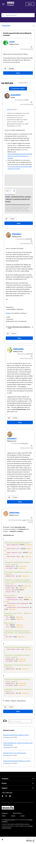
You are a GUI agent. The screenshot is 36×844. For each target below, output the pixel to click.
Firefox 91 (7, 700)
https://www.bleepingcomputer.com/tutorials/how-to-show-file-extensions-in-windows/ (20, 156)
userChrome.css (21, 700)
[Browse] (3, 4)
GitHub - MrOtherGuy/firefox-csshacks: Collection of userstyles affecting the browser (18, 199)
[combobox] (18, 15)
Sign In (30, 4)
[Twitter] (2, 796)
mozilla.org (5, 813)
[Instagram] (6, 796)
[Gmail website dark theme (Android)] (30, 82)
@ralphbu (10, 109)
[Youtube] (10, 796)
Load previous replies (18, 88)
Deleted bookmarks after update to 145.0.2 (16, 735)
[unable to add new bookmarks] (33, 82)
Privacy (4, 815)
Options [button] (33, 25)
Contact (22, 815)
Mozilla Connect (11, 4)
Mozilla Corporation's (9, 819)
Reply (18, 73)
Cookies (13, 815)
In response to (22, 99)
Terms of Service (17, 813)
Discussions (6, 25)
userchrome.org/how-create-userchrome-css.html (17, 204)
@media (8, 313)
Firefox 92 (13, 700)
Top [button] (2, 840)
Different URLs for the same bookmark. (14, 753)
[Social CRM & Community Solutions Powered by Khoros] (30, 840)
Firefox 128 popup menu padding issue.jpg (21, 327)
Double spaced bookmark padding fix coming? (16, 761)
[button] (5, 68)
